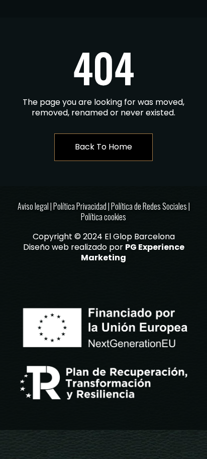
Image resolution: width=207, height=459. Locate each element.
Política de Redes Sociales (149, 206)
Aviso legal (33, 206)
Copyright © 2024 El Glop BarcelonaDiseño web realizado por (103, 247)
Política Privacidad (80, 206)
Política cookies (103, 217)
